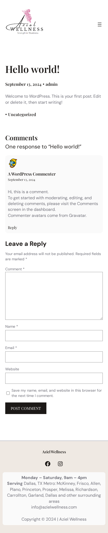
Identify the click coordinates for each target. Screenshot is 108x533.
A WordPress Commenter (32, 174)
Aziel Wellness (54, 451)
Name (11, 326)
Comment (15, 269)
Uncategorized (22, 114)
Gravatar (77, 215)
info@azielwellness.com (54, 507)
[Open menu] (99, 24)
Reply (12, 227)
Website (12, 369)
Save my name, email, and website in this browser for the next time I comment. (57, 393)
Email (11, 347)
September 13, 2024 (21, 179)
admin (52, 84)
